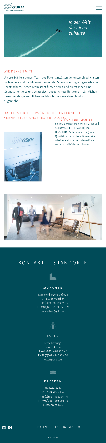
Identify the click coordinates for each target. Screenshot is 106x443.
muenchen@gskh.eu (53, 311)
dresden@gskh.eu (53, 405)
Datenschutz (47, 427)
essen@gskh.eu (53, 359)
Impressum (71, 427)
